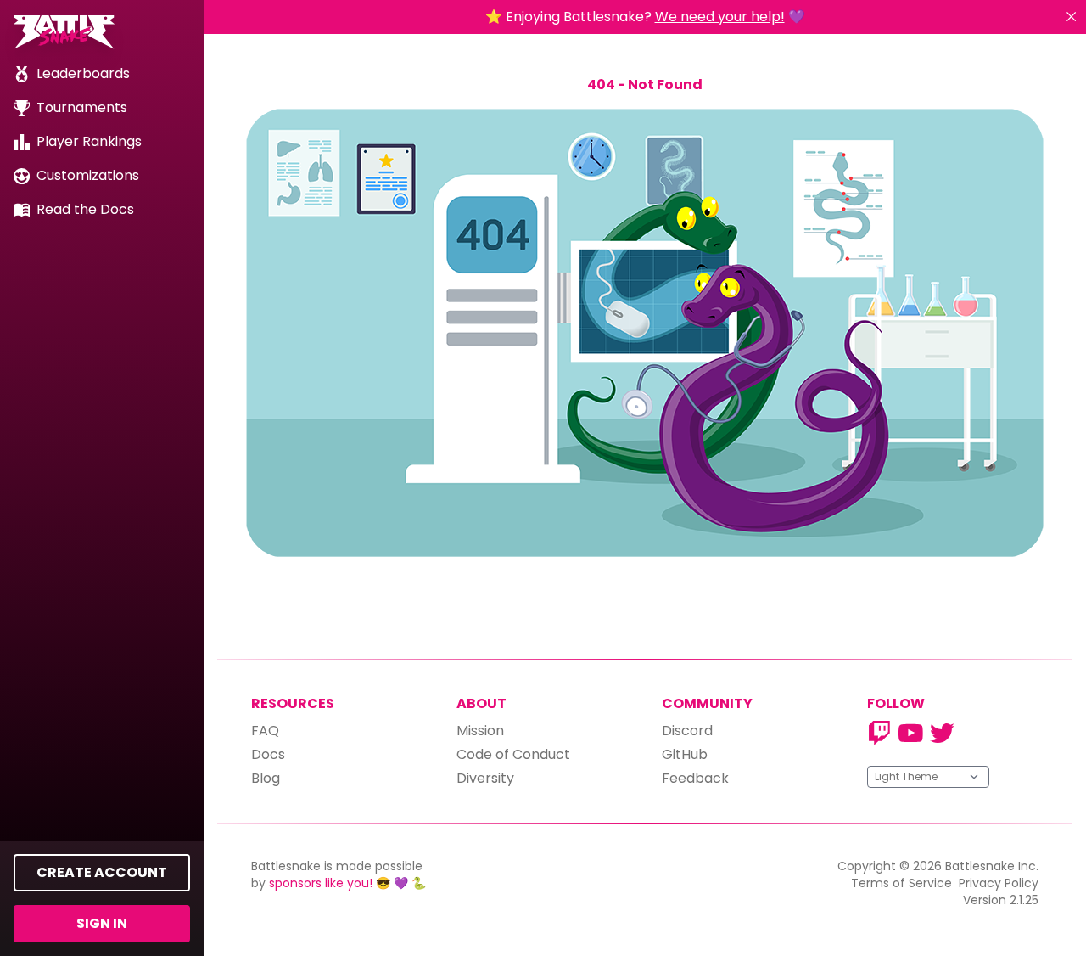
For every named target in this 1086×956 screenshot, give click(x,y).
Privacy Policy (998, 882)
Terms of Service (901, 882)
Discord (687, 730)
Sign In (101, 923)
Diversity (485, 778)
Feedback (695, 778)
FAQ (265, 730)
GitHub (685, 754)
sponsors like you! (320, 882)
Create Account (101, 872)
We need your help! (720, 16)
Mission (480, 730)
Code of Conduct (513, 754)
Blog (265, 778)
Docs (268, 754)
